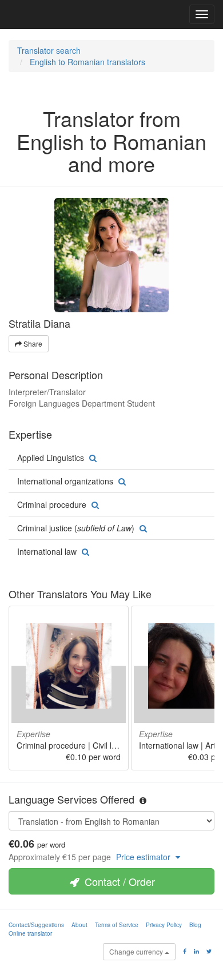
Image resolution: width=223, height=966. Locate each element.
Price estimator (144, 856)
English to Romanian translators (87, 61)
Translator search (49, 50)
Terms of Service (116, 925)
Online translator (30, 933)
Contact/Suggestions (36, 925)
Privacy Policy (164, 925)
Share (32, 343)
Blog (195, 925)
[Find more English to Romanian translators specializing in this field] (91, 457)
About (79, 925)
